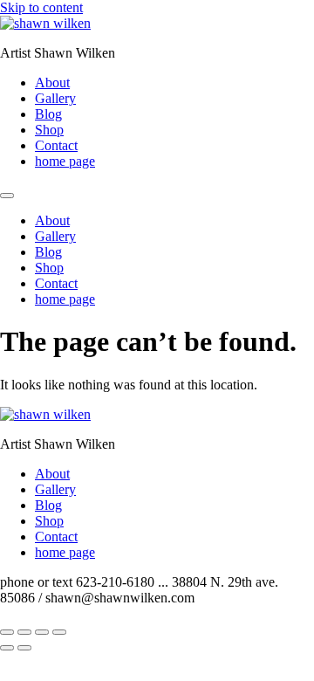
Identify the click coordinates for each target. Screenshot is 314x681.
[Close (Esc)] (59, 632)
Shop (49, 129)
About (52, 82)
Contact (56, 145)
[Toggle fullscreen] (24, 632)
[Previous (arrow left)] (7, 647)
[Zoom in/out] (7, 632)
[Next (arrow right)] (24, 647)
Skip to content (41, 7)
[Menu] (7, 195)
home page (65, 161)
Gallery (55, 98)
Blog (48, 114)
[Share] (42, 632)
